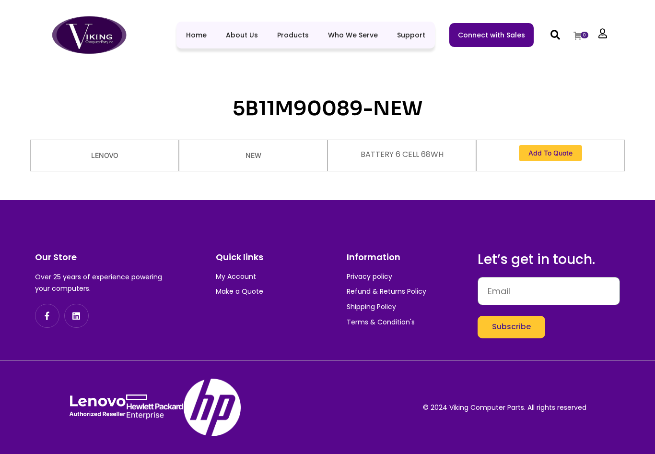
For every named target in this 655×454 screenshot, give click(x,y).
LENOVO (104, 155)
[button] (555, 35)
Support (411, 35)
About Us (242, 35)
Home (196, 35)
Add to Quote (550, 153)
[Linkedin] (76, 316)
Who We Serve (353, 35)
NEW (253, 155)
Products (293, 35)
